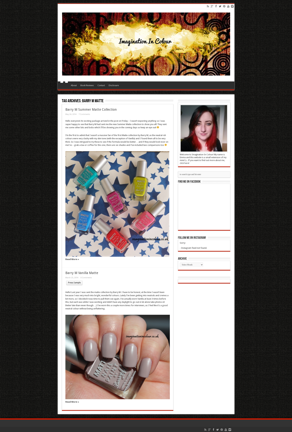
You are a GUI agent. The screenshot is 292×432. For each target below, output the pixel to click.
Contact (101, 85)
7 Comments (84, 114)
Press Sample (74, 282)
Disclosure (114, 85)
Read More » (72, 259)
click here (184, 163)
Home (64, 85)
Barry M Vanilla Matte (81, 273)
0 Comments (86, 278)
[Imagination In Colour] (146, 73)
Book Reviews (87, 85)
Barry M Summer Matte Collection (91, 110)
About (74, 85)
